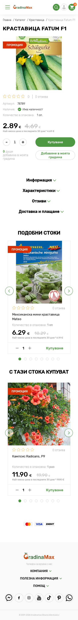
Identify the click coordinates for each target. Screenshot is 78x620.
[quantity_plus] (29, 348)
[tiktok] (49, 597)
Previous (9, 291)
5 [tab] (41, 359)
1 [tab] (19, 359)
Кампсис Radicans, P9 (28, 456)
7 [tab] (52, 359)
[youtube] (39, 597)
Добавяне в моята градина (55, 155)
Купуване (55, 142)
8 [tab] (58, 359)
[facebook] (19, 597)
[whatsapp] (69, 597)
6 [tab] (47, 359)
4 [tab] (36, 359)
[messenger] (9, 597)
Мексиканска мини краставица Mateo (35, 316)
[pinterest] (59, 597)
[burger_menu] (7, 7)
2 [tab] (25, 359)
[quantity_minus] (17, 348)
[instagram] (29, 597)
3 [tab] (30, 359)
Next (68, 291)
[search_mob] (56, 7)
